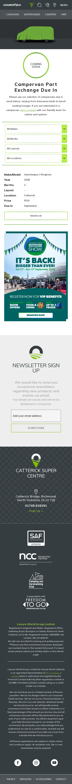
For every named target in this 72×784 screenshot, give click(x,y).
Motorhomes (32, 14)
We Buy (11, 779)
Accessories (44, 779)
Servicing (25, 779)
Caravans (12, 14)
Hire (63, 14)
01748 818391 (36, 506)
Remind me (36, 215)
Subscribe (36, 428)
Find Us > (36, 511)
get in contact (28, 110)
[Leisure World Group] (12, 5)
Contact (61, 779)
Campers (50, 14)
